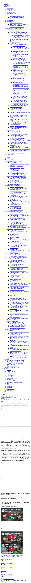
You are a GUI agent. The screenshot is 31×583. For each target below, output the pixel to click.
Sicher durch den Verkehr (13, 367)
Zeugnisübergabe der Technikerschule (19, 273)
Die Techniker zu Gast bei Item (17, 298)
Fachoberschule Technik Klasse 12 (18, 256)
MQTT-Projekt (13, 162)
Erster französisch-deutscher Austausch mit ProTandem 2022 (20, 103)
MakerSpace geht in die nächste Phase (19, 357)
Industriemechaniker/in (15, 208)
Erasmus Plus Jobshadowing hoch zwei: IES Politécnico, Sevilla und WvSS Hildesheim (21, 89)
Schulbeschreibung (11, 10)
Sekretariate (9, 9)
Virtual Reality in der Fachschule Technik (20, 283)
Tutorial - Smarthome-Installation (18, 177)
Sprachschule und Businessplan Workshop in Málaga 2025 (20, 57)
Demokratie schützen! (12, 366)
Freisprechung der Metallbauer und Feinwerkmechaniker (18, 189)
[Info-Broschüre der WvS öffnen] (8, 579)
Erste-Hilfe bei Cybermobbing (17, 16)
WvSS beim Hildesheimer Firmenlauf (19, 134)
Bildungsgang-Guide (12, 378)
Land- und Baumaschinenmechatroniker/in (20, 227)
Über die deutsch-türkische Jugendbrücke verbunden (19, 45)
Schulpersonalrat (11, 12)
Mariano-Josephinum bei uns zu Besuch (19, 332)
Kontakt (5, 385)
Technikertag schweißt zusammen (18, 263)
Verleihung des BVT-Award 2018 (18, 126)
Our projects (12, 43)
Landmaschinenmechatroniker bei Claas (19, 212)
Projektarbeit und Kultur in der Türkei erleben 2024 (20, 71)
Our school (12, 109)
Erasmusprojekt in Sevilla (19, 78)
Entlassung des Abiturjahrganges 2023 (19, 231)
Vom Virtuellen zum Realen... (17, 337)
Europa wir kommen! (15, 42)
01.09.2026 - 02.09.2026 (6, 559)
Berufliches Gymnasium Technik (15, 229)
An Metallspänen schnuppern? (17, 334)
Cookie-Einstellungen (21, 580)
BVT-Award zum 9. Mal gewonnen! (18, 115)
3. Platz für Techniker (15, 128)
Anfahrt (8, 372)
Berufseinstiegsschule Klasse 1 (17, 326)
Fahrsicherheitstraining (15, 139)
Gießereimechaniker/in (15, 207)
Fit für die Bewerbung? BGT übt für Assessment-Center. (18, 246)
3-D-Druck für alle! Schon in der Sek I (19, 349)
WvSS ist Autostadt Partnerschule (18, 153)
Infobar (2, 398)
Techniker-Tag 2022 (15, 280)
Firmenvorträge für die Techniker (18, 305)
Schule (5, 6)
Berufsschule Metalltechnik (13, 185)
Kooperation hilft (14, 348)
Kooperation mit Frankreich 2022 (21, 101)
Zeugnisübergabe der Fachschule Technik (17, 361)
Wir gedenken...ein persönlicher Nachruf (16, 360)
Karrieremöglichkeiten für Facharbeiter (19, 318)
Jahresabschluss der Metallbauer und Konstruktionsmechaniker (18, 191)
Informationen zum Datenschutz (14, 382)
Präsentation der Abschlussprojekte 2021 (19, 302)
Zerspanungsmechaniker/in (16, 210)
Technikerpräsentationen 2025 (17, 264)
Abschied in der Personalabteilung (18, 142)
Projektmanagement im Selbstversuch (19, 272)
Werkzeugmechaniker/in (15, 206)
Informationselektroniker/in (16, 166)
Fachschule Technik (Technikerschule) (16, 257)
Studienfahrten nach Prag (16, 233)
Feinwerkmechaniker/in (15, 204)
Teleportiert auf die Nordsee (16, 294)
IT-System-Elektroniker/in (16, 183)
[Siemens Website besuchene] (1, 579)
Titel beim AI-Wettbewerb (16, 269)
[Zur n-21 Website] (2, 579)
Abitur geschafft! (14, 234)
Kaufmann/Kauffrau (15, 184)
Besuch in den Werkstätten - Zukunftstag (19, 336)
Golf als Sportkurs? (14, 242)
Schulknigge (10, 154)
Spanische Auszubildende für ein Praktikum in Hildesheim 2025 (20, 65)
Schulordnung (10, 155)
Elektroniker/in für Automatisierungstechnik (15, 171)
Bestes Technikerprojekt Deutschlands (19, 127)
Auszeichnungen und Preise (13, 111)
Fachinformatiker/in (14, 181)
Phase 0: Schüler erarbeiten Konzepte (19, 150)
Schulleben (9, 130)
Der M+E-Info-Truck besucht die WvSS (19, 341)
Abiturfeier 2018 (14, 249)
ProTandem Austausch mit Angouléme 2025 (19, 73)
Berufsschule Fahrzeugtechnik (14, 211)
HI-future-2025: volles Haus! (17, 138)
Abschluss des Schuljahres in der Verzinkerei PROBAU (18, 194)
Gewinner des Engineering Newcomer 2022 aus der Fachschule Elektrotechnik (19, 285)
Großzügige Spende (14, 282)
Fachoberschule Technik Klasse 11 (18, 254)
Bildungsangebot (8, 159)
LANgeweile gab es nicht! (16, 136)
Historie (8, 158)
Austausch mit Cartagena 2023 (20, 96)
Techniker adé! (13, 265)
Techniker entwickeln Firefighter (17, 268)
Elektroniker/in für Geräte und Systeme (19, 174)
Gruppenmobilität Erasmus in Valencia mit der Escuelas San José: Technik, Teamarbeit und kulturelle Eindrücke (20, 36)
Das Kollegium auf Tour (16, 151)
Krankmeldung (10, 375)
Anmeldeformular (11, 374)
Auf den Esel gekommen (16, 25)
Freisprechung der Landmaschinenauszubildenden (17, 217)
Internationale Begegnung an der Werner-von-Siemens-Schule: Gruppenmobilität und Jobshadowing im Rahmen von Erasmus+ (21, 61)
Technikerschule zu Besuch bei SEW (19, 267)
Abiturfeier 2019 (14, 248)
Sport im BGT (13, 252)
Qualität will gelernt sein (16, 300)
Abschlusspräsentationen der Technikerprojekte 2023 (16, 278)
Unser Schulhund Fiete (15, 14)
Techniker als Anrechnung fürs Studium (19, 303)
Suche (5, 4)
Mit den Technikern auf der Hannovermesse (16, 308)
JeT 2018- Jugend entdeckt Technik (18, 225)
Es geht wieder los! (14, 237)
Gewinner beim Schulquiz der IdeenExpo (20, 250)
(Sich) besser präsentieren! (16, 317)
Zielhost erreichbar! (14, 180)
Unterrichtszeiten (11, 371)
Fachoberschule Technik (13, 253)
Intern (5, 391)
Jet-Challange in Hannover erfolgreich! (19, 122)
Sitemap (8, 5)
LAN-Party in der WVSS (16, 131)
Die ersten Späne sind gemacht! (17, 135)
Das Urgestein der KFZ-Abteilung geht (19, 215)
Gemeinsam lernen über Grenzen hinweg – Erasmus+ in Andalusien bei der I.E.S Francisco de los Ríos (21, 49)
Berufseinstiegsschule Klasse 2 (17, 328)
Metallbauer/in (13, 199)
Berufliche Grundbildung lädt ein (18, 324)
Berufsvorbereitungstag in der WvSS (18, 353)
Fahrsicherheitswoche (15, 146)
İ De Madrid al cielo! (18, 82)
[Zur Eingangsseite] (1, 1)
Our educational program (16, 108)
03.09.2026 (3, 571)
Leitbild (8, 157)
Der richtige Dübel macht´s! (16, 187)
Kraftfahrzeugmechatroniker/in (17, 226)
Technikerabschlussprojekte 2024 (18, 271)
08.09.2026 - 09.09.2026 (6, 575)
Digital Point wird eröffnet (16, 333)
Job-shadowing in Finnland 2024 (20, 86)
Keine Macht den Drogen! (16, 23)
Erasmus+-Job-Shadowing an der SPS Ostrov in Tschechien (19, 30)
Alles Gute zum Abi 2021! (16, 238)
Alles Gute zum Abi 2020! (16, 244)
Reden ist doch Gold (15, 275)
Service (5, 368)
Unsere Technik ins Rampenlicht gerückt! (20, 141)
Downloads (9, 376)
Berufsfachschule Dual (12, 319)
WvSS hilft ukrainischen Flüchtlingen (19, 147)
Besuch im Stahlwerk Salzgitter (17, 214)
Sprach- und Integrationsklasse (14, 329)
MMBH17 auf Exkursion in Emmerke (19, 196)
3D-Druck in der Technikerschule (18, 299)
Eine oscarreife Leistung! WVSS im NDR (20, 149)
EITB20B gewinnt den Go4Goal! (18, 178)
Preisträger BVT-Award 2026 (17, 258)
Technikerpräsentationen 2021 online (18, 306)
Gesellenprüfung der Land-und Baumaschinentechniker (17, 220)
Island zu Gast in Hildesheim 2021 (21, 100)
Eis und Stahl (13, 230)
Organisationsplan (11, 19)
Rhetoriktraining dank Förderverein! (18, 24)
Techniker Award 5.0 (15, 124)
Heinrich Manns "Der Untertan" (17, 235)
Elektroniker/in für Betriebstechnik (18, 173)
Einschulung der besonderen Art (17, 132)
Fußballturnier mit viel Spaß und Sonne (19, 325)
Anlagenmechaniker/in (15, 200)
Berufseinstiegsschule (12, 321)
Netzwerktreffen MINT (15, 351)
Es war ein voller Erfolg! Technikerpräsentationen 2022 (17, 289)
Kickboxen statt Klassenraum (17, 27)
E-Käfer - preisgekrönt (15, 123)
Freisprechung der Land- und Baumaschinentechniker (17, 223)
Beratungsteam (10, 13)
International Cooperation (13, 28)
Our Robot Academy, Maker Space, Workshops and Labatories (18, 106)
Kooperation (10, 330)
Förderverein (10, 21)
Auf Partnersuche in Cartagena (20, 94)
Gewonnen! (13, 295)
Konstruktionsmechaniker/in (16, 197)
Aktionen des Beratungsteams (17, 17)
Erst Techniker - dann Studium (17, 313)
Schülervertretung (11, 20)
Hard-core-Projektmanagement (17, 296)
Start (2, 399)
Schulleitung (10, 8)
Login (8, 383)
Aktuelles (6, 359)
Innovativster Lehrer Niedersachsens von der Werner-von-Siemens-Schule (19, 117)
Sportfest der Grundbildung (16, 322)
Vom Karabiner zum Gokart (16, 260)
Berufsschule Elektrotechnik (13, 161)
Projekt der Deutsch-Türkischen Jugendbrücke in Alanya (20, 84)
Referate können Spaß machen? (17, 261)
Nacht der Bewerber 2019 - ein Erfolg (19, 352)
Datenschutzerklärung (12, 380)
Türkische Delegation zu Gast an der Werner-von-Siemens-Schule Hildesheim (19, 33)
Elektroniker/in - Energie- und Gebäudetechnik (17, 168)
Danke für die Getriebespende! (17, 287)
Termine (9, 370)
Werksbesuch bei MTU (15, 276)
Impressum (9, 379)
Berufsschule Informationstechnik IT (15, 176)
